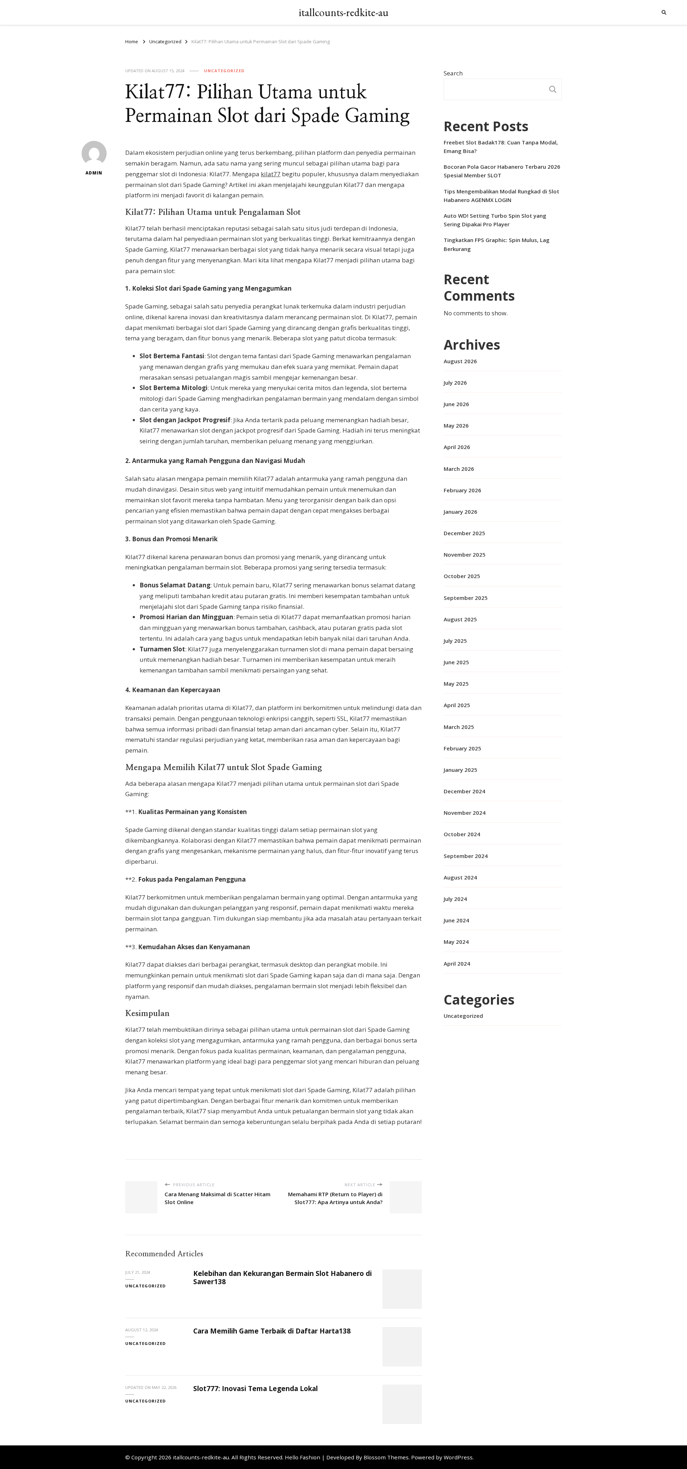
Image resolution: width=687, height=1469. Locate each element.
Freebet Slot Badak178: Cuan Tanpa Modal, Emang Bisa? (501, 146)
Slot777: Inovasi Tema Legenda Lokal (255, 1388)
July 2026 (455, 382)
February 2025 (462, 748)
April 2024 (457, 963)
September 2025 (466, 597)
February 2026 (462, 490)
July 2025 (455, 640)
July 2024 (455, 898)
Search (453, 73)
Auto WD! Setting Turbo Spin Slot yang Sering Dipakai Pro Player (495, 220)
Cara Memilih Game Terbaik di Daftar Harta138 (272, 1331)
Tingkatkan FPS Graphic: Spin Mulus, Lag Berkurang (497, 244)
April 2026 (457, 446)
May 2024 (456, 941)
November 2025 (465, 554)
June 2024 (456, 920)
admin (94, 173)
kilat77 (271, 174)
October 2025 (462, 576)
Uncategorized (224, 70)
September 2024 (466, 855)
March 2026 (459, 468)
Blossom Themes (386, 1457)
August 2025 (460, 619)
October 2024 (462, 834)
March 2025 (459, 726)
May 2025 (456, 683)
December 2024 (464, 791)
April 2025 (457, 705)
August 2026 (460, 361)
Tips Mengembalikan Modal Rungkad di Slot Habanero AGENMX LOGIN (501, 195)
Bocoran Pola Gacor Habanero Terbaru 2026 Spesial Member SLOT (502, 171)
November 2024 (465, 812)
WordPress (458, 1457)
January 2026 (460, 511)
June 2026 (456, 404)
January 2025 (460, 769)
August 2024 (460, 877)
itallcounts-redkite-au (344, 12)
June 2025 (456, 662)
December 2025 (464, 533)
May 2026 (456, 425)
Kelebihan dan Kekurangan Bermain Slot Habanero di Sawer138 (282, 1277)
